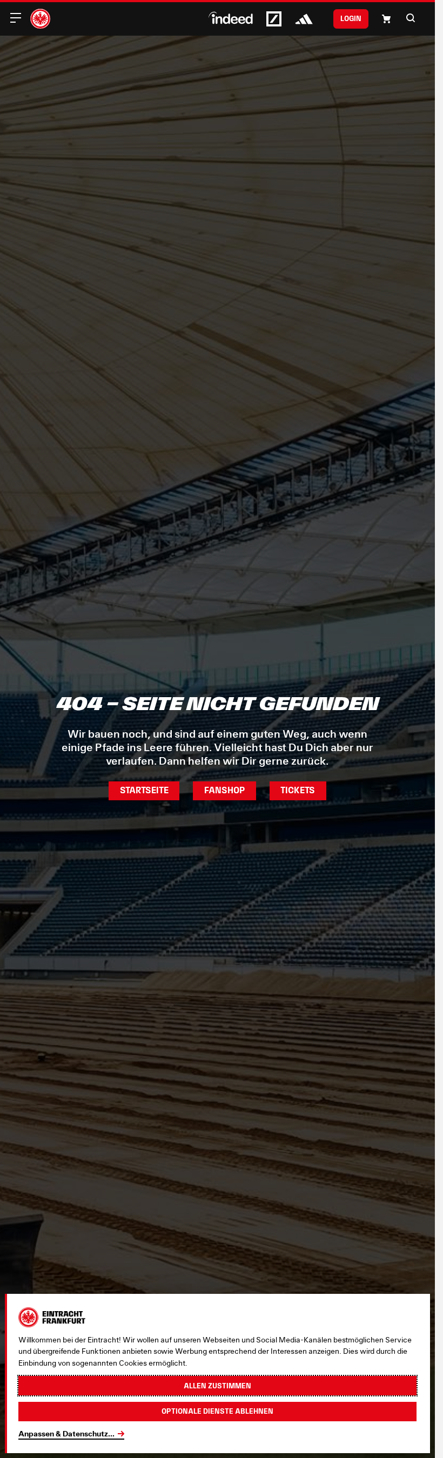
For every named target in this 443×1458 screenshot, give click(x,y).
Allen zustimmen (217, 1385)
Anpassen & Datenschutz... (66, 1433)
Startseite (144, 790)
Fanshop (224, 790)
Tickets (297, 790)
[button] (410, 18)
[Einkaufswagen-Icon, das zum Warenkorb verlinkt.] (386, 19)
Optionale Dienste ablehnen (217, 1411)
